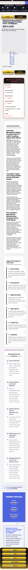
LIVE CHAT (15, 565)
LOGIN (7, 17)
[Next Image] (25, 41)
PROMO (15, 549)
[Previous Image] (2, 41)
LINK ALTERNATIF (15, 561)
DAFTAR (20, 17)
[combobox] (12, 2)
